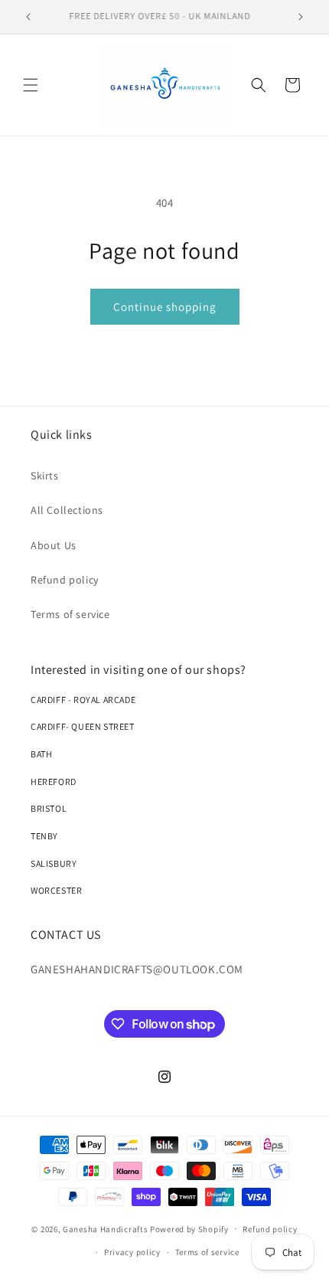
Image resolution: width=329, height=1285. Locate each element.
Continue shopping (165, 306)
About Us (54, 545)
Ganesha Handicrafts (105, 1228)
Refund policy (65, 580)
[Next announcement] (301, 17)
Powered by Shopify (189, 1228)
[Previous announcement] (28, 17)
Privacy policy (132, 1252)
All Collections (67, 510)
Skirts (45, 475)
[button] (30, 85)
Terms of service (70, 614)
